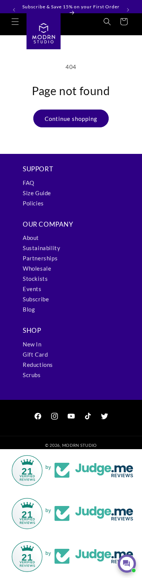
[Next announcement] (128, 10)
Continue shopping (71, 118)
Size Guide (37, 193)
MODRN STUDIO (79, 445)
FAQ (28, 182)
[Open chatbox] (127, 564)
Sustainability (41, 247)
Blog (29, 309)
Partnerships (40, 258)
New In (32, 344)
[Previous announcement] (14, 10)
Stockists (35, 278)
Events (32, 288)
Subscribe (36, 299)
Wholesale (37, 268)
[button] (15, 21)
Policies (33, 203)
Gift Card (35, 354)
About (31, 237)
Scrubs (32, 374)
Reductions (38, 364)
